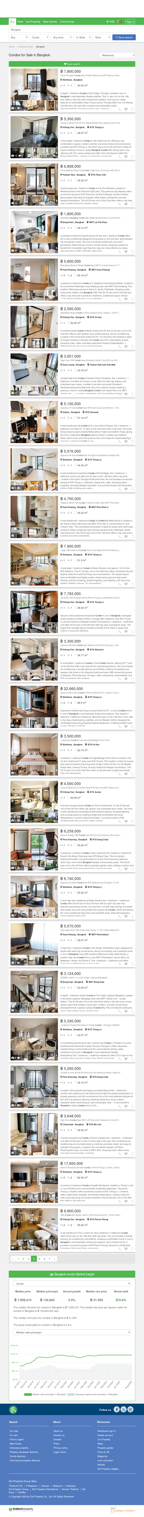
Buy (12, 21)
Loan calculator (105, 1460)
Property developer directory (24, 1452)
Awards (101, 1464)
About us (58, 1431)
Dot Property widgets (108, 1468)
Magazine (102, 1456)
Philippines (32, 1485)
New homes (50, 21)
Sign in (130, 21)
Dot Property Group (18, 1489)
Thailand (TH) (15, 1485)
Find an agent (17, 1439)
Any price (58, 37)
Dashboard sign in (106, 1431)
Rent (20, 21)
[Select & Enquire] (133, 109)
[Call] (120, 109)
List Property (33, 21)
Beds (80, 37)
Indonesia (71, 1485)
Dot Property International (45, 1489)
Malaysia (58, 1485)
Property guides (105, 1447)
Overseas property (19, 1447)
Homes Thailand (70, 1489)
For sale (14, 1431)
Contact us (59, 1435)
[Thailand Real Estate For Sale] (13, 1409)
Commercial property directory (25, 1460)
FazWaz (22, 1492)
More (98, 37)
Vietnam (45, 1485)
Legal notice (60, 1452)
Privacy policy (61, 1447)
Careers (57, 1439)
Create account (105, 1435)
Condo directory (18, 1456)
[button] (18, 37)
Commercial (67, 21)
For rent (14, 1435)
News (100, 1443)
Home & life (103, 1452)
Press (57, 1443)
